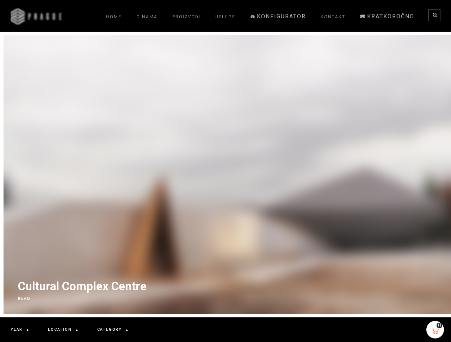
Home (114, 16)
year (17, 329)
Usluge (225, 16)
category (109, 329)
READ (24, 298)
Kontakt (333, 16)
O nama (146, 16)
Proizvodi (186, 16)
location (60, 329)
